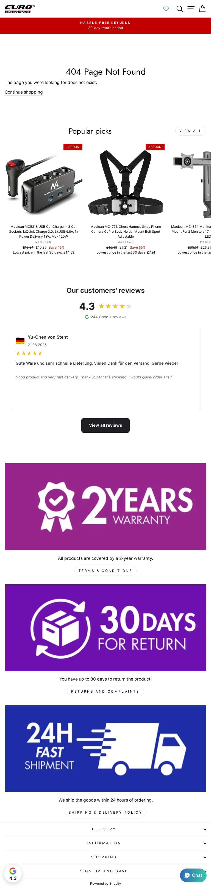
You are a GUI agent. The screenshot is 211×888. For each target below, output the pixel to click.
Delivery (104, 829)
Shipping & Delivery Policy (106, 812)
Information (104, 843)
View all (190, 131)
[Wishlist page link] (168, 9)
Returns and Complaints (105, 691)
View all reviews (105, 425)
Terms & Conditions (106, 571)
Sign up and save (104, 871)
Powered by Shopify (105, 883)
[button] (193, 875)
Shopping (104, 857)
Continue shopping (24, 92)
